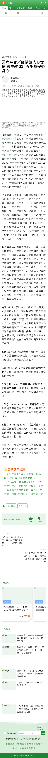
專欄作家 (32, 748)
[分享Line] (18, 13)
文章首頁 (23, 748)
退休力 (15, 748)
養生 (11, 8)
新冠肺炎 (7, 138)
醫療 (30, 8)
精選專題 (30, 744)
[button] (45, 8)
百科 (38, 8)
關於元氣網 (10, 744)
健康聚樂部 (20, 744)
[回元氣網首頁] (8, 3)
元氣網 (8, 57)
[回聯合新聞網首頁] (3, 3)
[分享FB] (6, 13)
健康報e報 (11, 733)
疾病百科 (39, 744)
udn (3, 57)
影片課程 (6, 602)
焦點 (4, 8)
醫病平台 (7, 154)
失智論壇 (21, 8)
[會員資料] (41, 3)
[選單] (45, 3)
